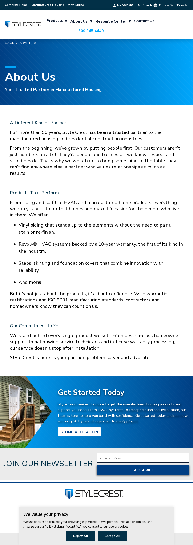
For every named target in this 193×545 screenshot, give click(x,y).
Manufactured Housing (47, 5)
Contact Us (144, 21)
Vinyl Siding (76, 5)
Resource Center (113, 21)
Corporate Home (16, 5)
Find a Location (81, 432)
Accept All (112, 536)
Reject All (80, 536)
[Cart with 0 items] (182, 25)
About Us (81, 21)
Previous (186, 534)
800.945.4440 (91, 30)
